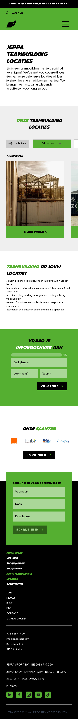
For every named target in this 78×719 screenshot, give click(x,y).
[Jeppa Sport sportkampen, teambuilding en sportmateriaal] (11, 24)
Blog (9, 603)
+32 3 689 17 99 (15, 634)
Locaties (12, 579)
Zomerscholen (16, 619)
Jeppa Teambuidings (19, 574)
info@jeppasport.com (17, 639)
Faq (8, 608)
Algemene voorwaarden (25, 679)
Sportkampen (15, 563)
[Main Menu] (66, 24)
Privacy (12, 686)
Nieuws (11, 598)
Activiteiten (14, 584)
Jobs (9, 593)
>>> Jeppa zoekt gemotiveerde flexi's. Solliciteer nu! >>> (39, 4)
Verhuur (12, 558)
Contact (12, 613)
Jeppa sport (14, 553)
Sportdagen (14, 569)
